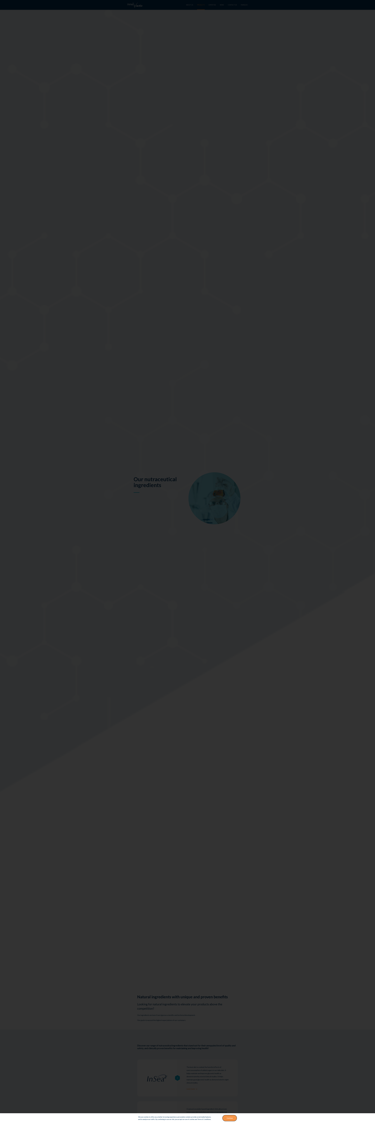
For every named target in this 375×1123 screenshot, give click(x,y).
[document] (187, 561)
